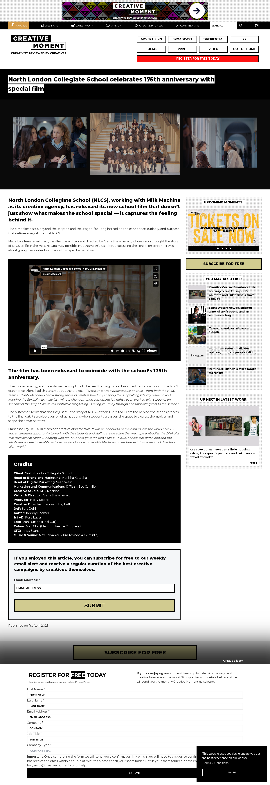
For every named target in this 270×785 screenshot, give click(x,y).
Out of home (244, 49)
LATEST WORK (84, 25)
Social (151, 49)
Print (182, 49)
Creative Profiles (151, 25)
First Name (36, 689)
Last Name (35, 700)
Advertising (151, 39)
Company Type (39, 745)
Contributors (189, 25)
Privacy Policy (82, 682)
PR (244, 39)
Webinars (51, 25)
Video (213, 49)
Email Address (38, 711)
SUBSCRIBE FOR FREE (135, 652)
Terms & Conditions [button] (215, 763)
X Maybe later (233, 660)
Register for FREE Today (197, 58)
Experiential (213, 39)
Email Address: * (27, 580)
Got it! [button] (232, 772)
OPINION (115, 25)
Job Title (34, 734)
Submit (135, 773)
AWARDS (21, 25)
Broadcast (182, 39)
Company (35, 722)
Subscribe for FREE (223, 264)
